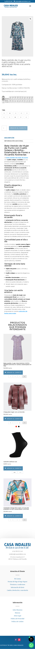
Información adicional (13, 141)
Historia (17, 613)
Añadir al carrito (18, 128)
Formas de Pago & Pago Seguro (17, 581)
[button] (30, 18)
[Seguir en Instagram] (19, 624)
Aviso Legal (17, 616)
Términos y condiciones (17, 584)
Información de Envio (17, 587)
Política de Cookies (17, 621)
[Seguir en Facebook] (15, 624)
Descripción (9, 138)
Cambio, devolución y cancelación (17, 590)
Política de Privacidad (17, 618)
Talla (3, 110)
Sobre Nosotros (17, 610)
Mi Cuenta (17, 579)
